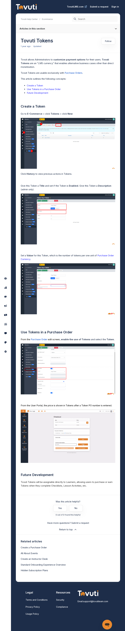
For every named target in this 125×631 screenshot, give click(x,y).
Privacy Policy (33, 607)
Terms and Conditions (37, 600)
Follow (108, 41)
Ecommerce (47, 19)
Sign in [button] (115, 6)
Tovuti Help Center (29, 19)
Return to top (66, 529)
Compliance (62, 607)
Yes (60, 508)
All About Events (29, 553)
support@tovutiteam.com (95, 601)
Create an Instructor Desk (34, 558)
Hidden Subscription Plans (34, 570)
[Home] (26, 7)
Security (60, 600)
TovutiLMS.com (75, 6)
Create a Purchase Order (34, 547)
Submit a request (99, 6)
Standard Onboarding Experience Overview (43, 564)
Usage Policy (32, 614)
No (76, 508)
